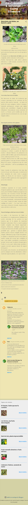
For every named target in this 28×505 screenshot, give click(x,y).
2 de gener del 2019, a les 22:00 (17, 341)
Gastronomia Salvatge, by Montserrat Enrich (18, 326)
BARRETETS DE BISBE (11, 301)
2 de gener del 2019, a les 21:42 (14, 308)
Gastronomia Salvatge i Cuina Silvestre (14, 7)
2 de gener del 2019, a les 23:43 (14, 363)
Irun (8, 341)
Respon (9, 338)
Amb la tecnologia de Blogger (14, 497)
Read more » (23, 413)
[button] (26, 22)
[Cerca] (26, 3)
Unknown (10, 307)
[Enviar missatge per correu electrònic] (5, 298)
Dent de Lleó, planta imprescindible (12, 436)
